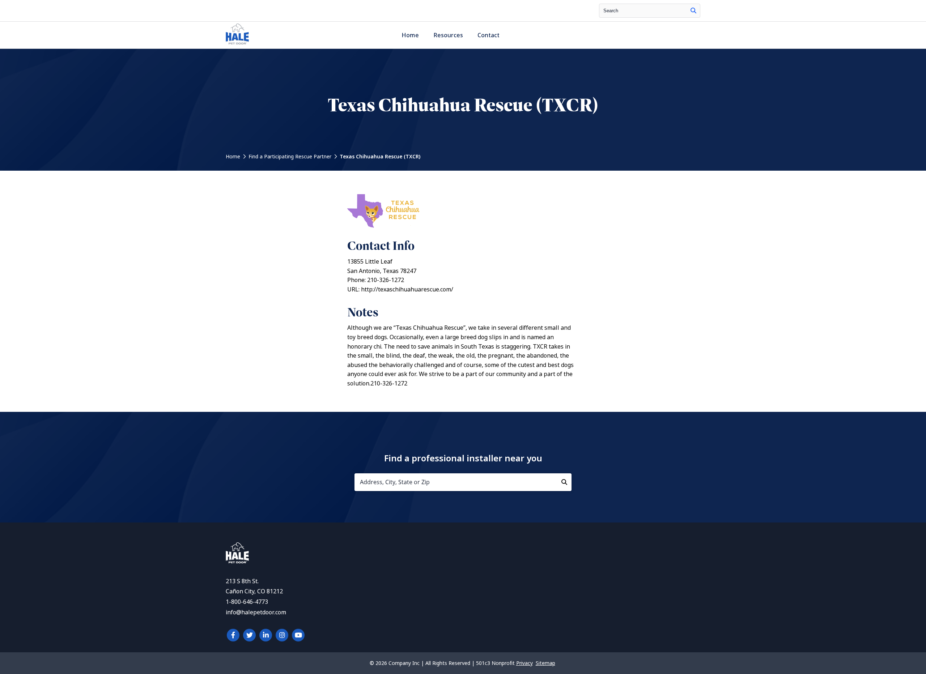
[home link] (237, 561)
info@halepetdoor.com (256, 612)
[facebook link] (233, 635)
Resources (448, 35)
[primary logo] (237, 44)
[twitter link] (249, 635)
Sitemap (545, 663)
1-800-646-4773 (247, 602)
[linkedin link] (265, 635)
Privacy (524, 663)
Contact (488, 35)
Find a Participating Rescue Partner (290, 156)
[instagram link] (282, 635)
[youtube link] (298, 635)
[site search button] (693, 10)
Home (410, 35)
